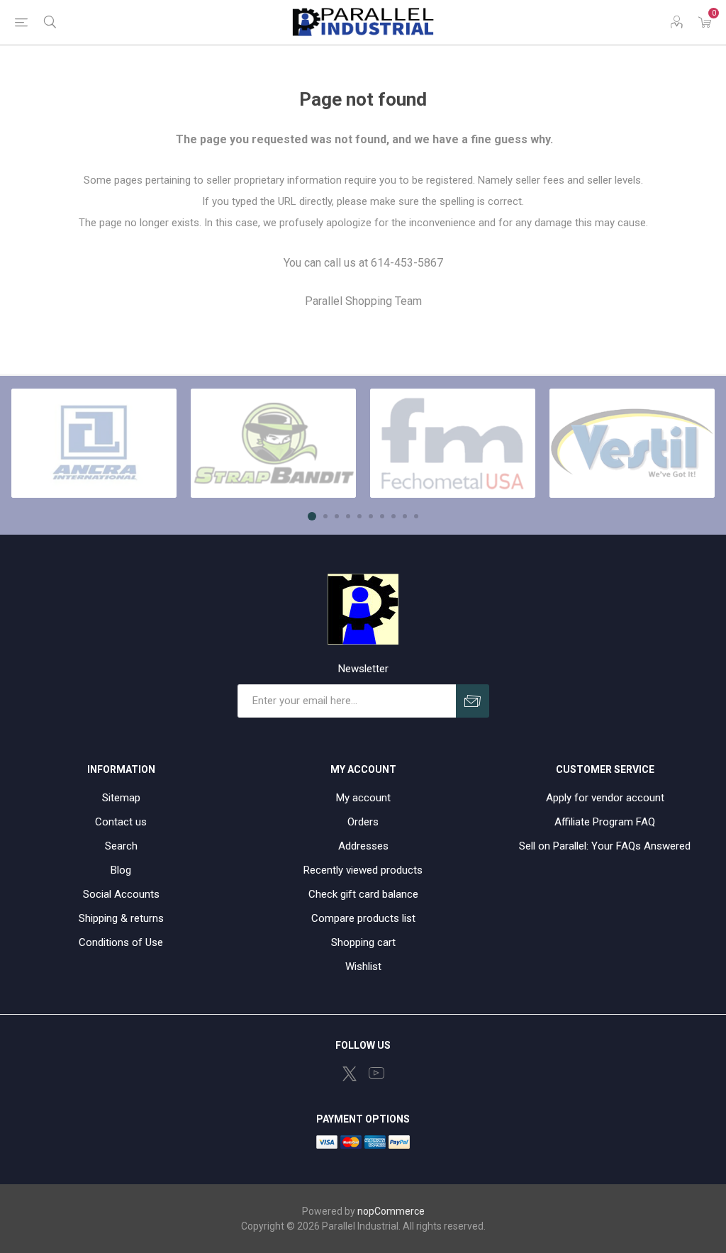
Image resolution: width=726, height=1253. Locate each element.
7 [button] (382, 516)
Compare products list (363, 918)
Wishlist (363, 966)
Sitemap (121, 797)
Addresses (363, 846)
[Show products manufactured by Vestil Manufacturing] (632, 443)
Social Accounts (121, 894)
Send (472, 701)
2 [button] (325, 516)
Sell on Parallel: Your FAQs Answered (605, 846)
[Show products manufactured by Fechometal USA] (452, 443)
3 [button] (337, 516)
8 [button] (393, 516)
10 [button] (416, 516)
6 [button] (371, 516)
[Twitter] (349, 1073)
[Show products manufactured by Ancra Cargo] (94, 443)
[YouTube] (376, 1073)
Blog (121, 870)
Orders (363, 821)
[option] (94, 443)
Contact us (121, 821)
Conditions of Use (121, 942)
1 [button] (312, 516)
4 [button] (348, 516)
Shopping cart (363, 942)
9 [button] (405, 516)
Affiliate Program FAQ (604, 821)
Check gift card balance (363, 894)
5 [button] (359, 516)
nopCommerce (391, 1211)
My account (363, 797)
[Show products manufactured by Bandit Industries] (273, 443)
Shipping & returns (121, 918)
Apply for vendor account (605, 797)
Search (121, 846)
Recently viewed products (363, 870)
